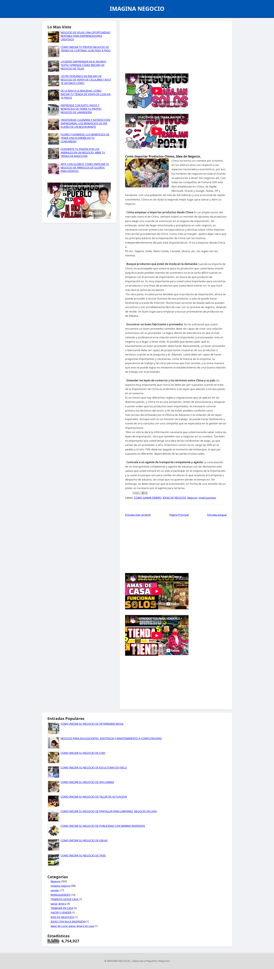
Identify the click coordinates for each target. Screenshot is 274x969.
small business (207, 497)
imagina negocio (61, 886)
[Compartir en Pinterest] (146, 493)
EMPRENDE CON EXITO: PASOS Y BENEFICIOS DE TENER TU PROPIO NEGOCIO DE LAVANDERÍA (81, 109)
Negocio (192, 497)
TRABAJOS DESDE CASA (64, 899)
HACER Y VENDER (61, 912)
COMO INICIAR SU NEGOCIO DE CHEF (83, 753)
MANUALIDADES (60, 895)
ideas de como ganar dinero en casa (72, 926)
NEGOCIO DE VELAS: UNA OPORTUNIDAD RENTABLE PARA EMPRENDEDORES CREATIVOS (85, 36)
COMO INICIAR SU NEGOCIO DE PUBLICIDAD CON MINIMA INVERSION (103, 826)
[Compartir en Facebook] (143, 493)
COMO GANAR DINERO (147, 497)
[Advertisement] (176, 46)
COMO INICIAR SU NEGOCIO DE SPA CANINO (87, 782)
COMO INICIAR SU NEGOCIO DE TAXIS (83, 855)
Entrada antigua (217, 515)
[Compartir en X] (140, 493)
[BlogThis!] (137, 493)
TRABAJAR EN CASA (62, 908)
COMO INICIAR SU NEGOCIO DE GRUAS (84, 840)
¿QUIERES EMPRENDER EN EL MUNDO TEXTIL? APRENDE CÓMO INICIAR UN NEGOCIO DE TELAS (83, 65)
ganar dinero (58, 903)
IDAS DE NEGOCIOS (62, 917)
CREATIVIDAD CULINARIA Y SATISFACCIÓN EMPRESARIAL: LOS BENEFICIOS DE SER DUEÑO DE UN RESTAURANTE (85, 123)
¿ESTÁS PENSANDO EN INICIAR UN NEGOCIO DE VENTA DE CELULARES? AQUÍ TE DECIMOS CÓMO (86, 79)
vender (55, 890)
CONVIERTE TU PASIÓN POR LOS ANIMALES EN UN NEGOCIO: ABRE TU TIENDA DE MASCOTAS (83, 152)
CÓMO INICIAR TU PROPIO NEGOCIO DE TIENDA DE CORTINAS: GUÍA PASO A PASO (86, 48)
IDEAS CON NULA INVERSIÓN (68, 921)
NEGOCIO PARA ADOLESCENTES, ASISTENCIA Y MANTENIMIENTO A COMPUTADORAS (111, 738)
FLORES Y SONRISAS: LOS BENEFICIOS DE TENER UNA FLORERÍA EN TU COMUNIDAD (85, 138)
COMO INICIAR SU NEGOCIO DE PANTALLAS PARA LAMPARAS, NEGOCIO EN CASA (109, 811)
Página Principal (179, 515)
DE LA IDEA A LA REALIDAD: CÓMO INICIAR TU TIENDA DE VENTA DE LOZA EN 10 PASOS (86, 94)
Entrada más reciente (138, 515)
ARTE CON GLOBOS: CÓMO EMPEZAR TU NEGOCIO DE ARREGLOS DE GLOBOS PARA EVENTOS (85, 167)
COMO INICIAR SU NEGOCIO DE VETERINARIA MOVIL (92, 724)
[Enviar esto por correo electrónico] (134, 493)
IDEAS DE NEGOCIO (174, 497)
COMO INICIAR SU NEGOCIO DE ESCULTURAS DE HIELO (94, 767)
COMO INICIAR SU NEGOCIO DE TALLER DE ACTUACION (94, 796)
